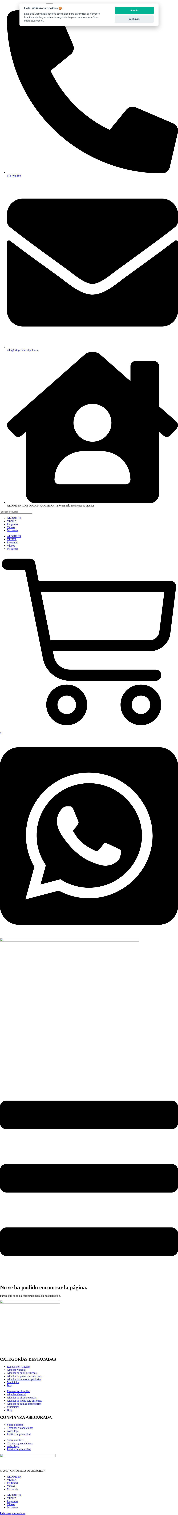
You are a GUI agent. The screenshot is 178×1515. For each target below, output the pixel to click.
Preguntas (12, 524)
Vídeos (11, 527)
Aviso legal (13, 1431)
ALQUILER (14, 517)
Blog (9, 1385)
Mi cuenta (12, 530)
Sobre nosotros (15, 1424)
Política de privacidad (19, 1434)
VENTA (12, 521)
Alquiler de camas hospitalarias (24, 1379)
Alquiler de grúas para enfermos (24, 1376)
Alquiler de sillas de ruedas (22, 1372)
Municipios (13, 1382)
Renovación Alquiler (18, 1366)
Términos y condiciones (20, 1427)
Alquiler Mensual (16, 1369)
